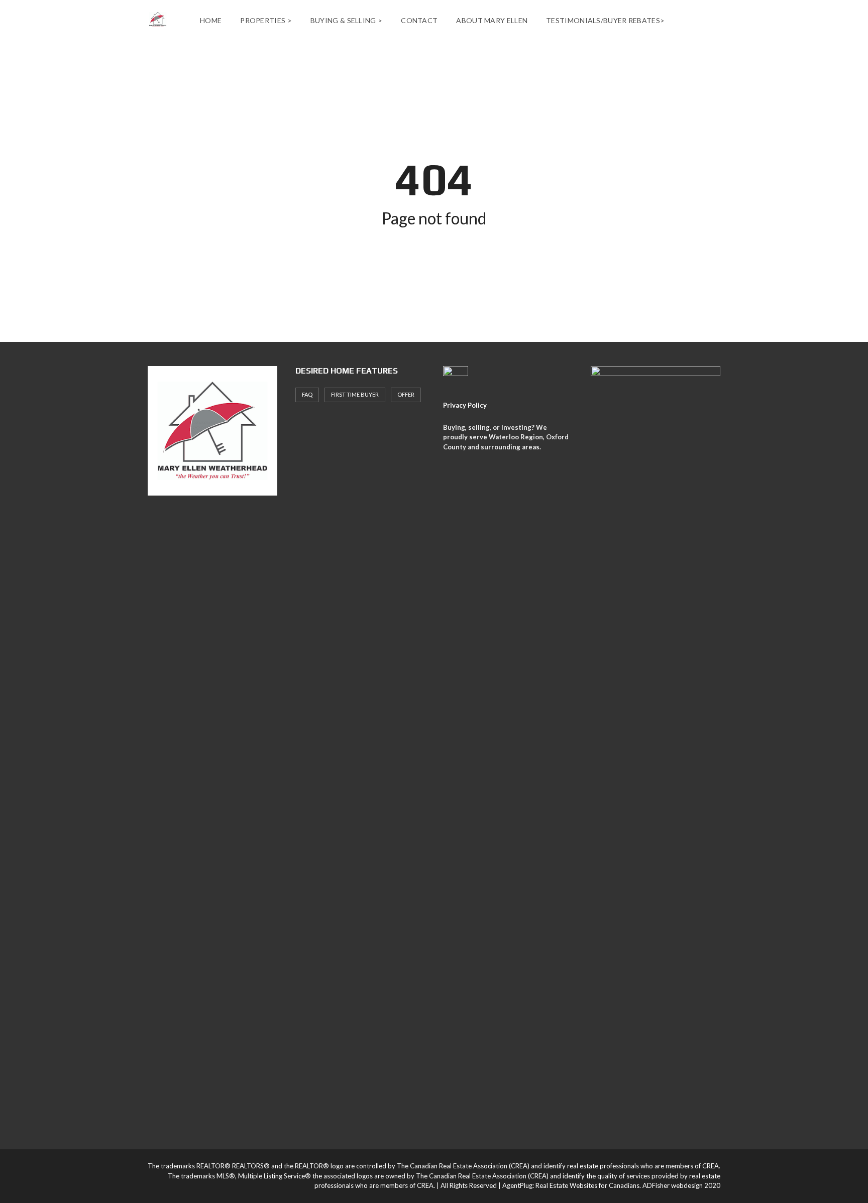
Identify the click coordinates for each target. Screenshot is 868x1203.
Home (211, 20)
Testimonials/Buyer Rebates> (605, 20)
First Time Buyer (355, 394)
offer (405, 394)
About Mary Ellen (491, 20)
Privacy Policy (465, 405)
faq (307, 394)
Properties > (266, 20)
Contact (419, 20)
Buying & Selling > (346, 20)
